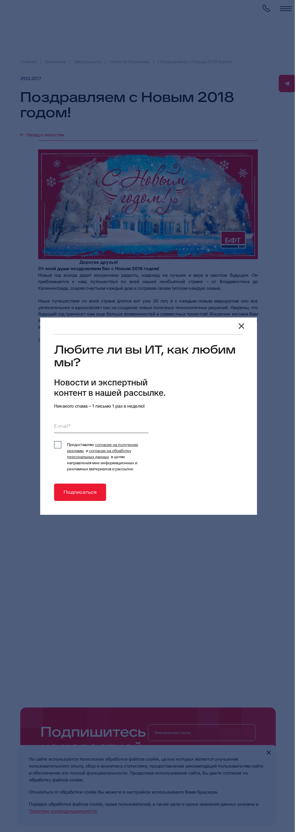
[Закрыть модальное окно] (241, 326)
